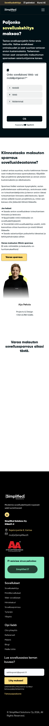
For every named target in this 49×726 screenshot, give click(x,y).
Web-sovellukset (12, 598)
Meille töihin (10, 649)
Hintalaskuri (10, 603)
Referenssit (10, 635)
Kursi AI (41, 2)
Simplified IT (22, 569)
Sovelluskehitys (13, 2)
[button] (42, 10)
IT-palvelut (29, 2)
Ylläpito (8, 617)
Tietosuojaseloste (12, 694)
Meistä (8, 640)
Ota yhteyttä (11, 630)
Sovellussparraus (13, 607)
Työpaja (9, 612)
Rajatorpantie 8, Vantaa (20, 530)
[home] (10, 9)
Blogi (7, 645)
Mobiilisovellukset (13, 593)
